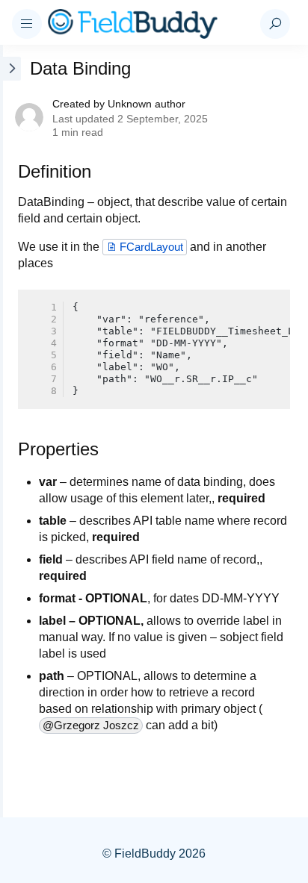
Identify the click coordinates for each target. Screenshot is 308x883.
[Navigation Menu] (27, 24)
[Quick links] (148, 24)
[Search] (275, 24)
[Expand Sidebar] (10, 431)
